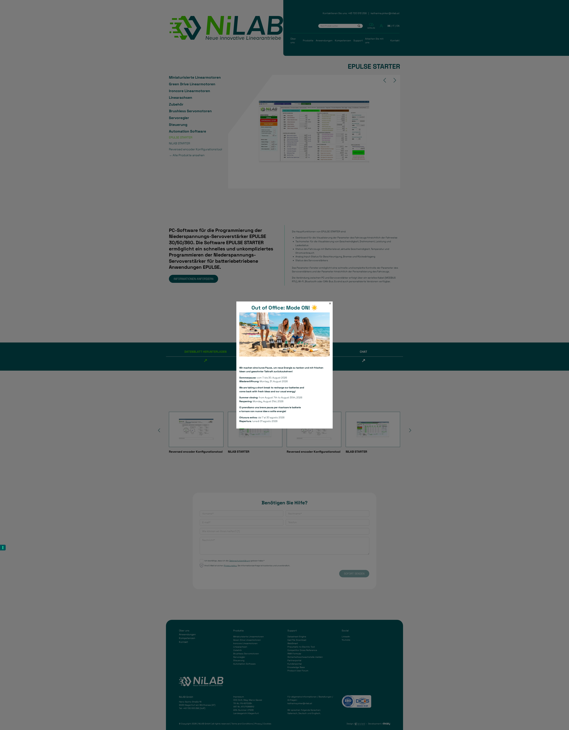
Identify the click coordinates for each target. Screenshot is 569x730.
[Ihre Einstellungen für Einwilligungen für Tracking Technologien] (3, 547)
